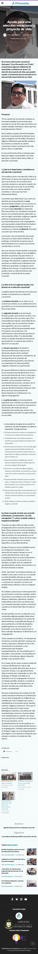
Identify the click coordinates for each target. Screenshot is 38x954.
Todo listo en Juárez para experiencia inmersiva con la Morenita (12, 871)
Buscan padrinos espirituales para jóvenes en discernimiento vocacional (6, 805)
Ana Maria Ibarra (9, 854)
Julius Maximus (15, 35)
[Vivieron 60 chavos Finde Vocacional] (8, 776)
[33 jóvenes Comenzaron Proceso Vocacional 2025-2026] (25, 776)
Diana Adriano (9, 876)
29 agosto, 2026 (20, 854)
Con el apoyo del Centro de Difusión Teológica (19, 950)
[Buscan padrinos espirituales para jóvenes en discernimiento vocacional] (8, 796)
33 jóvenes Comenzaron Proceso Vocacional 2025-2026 (25, 783)
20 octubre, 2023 (28, 35)
